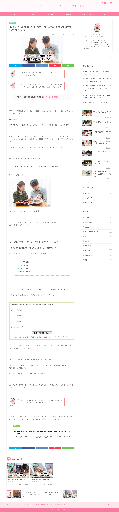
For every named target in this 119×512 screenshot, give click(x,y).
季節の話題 (97, 246)
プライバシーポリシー (86, 14)
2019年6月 (97, 193)
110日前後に (17, 316)
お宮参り (97, 218)
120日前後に (17, 321)
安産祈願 (97, 251)
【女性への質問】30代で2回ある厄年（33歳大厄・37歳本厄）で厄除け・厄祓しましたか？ (97, 88)
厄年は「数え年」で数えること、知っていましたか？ (97, 73)
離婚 (97, 260)
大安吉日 (97, 241)
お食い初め (12, 23)
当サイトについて (33, 14)
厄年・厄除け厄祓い (97, 232)
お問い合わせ (103, 14)
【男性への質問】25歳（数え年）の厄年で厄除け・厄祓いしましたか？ (97, 80)
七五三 (97, 227)
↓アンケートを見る (51, 97)
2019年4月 (97, 203)
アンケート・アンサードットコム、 (47, 336)
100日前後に (17, 310)
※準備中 (50, 14)
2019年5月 (97, 198)
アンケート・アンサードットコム (59, 6)
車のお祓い (97, 255)
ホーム (15, 14)
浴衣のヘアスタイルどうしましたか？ (96, 102)
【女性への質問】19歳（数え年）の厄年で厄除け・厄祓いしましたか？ (97, 96)
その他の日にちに (19, 327)
